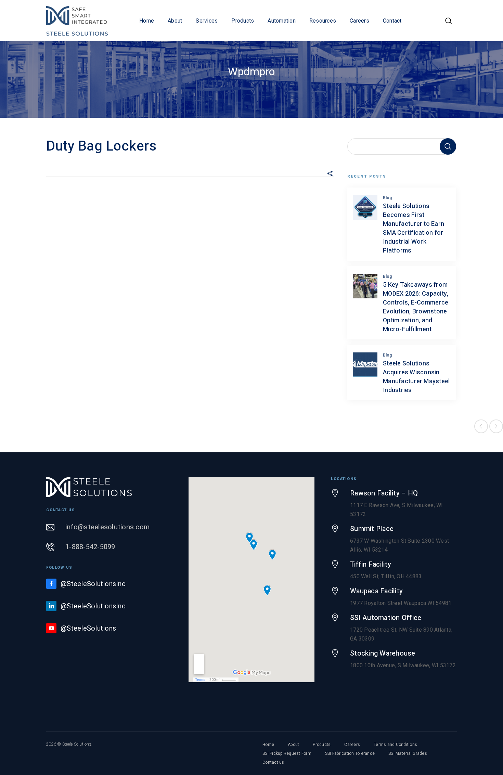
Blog (387, 197)
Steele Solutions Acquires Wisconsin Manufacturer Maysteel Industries (416, 377)
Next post (496, 426)
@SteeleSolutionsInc (93, 584)
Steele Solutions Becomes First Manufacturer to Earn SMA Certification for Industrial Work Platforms (413, 228)
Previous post (481, 426)
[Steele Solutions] (77, 20)
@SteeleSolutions (88, 628)
